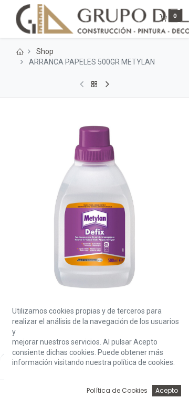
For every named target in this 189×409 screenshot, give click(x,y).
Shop (45, 51)
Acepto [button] (166, 390)
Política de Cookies (117, 390)
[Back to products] (94, 84)
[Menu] (8, 18)
